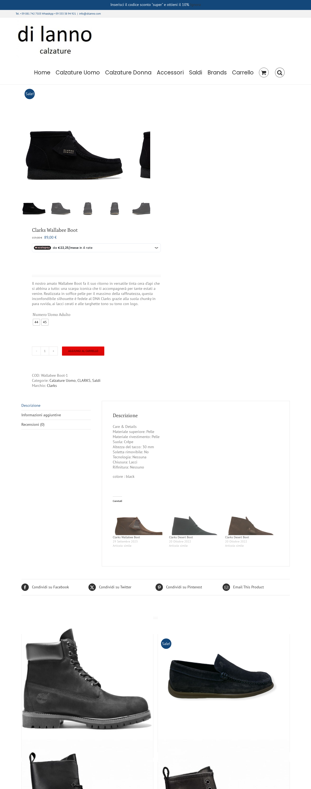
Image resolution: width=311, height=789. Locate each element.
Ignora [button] (195, 4)
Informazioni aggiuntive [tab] (41, 414)
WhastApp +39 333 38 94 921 (59, 13)
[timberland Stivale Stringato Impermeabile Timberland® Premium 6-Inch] (87, 677)
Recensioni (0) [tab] (32, 424)
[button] (279, 72)
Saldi (96, 380)
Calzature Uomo (63, 380)
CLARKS (84, 380)
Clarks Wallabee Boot (126, 537)
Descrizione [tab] (30, 405)
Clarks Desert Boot (181, 537)
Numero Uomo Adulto (51, 314)
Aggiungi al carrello (83, 351)
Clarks (52, 385)
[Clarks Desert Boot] (195, 520)
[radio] (36, 322)
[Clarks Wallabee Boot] (139, 520)
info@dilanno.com (90, 13)
